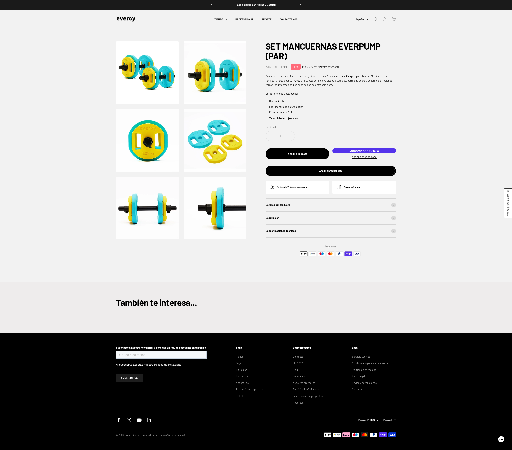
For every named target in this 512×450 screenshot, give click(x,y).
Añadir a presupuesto (331, 170)
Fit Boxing (241, 369)
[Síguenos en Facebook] (118, 420)
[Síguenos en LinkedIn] (149, 420)
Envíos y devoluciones (364, 382)
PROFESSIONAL (244, 19)
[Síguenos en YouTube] (139, 420)
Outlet (239, 396)
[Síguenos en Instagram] (129, 420)
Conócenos (299, 376)
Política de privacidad (364, 369)
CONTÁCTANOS (289, 19)
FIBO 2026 (298, 363)
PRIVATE (267, 19)
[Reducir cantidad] (271, 136)
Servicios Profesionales (306, 389)
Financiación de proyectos (308, 396)
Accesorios (242, 382)
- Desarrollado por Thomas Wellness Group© (162, 434)
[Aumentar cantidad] (289, 136)
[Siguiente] (300, 5)
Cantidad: (271, 127)
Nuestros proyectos (304, 382)
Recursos (298, 402)
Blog (295, 369)
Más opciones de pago (364, 156)
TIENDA (218, 19)
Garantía (357, 389)
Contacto (298, 356)
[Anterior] (211, 5)
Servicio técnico (361, 356)
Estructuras (243, 376)
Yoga (238, 363)
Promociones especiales (250, 389)
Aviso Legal (358, 376)
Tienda (240, 356)
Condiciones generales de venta (370, 363)
